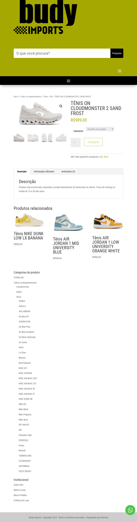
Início (16, 96)
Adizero (22, 306)
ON (51, 96)
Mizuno (22, 357)
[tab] (22, 171)
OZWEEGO (23, 440)
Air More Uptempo (27, 337)
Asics (21, 347)
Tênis (45, 96)
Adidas (22, 301)
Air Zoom (23, 342)
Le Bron (22, 352)
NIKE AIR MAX (25, 373)
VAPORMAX (24, 466)
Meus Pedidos (20, 495)
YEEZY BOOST (25, 471)
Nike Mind (23, 409)
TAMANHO (78, 131)
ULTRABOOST (25, 461)
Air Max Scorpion (26, 332)
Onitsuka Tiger (25, 435)
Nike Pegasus (25, 414)
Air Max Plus (24, 326)
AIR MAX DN (24, 321)
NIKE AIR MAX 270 (27, 383)
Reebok (22, 450)
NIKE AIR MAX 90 (27, 388)
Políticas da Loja (21, 500)
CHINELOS (19, 277)
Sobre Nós (18, 484)
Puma (21, 445)
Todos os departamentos (31, 96)
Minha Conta (20, 490)
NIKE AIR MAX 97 (27, 394)
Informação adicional (44, 171)
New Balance (25, 363)
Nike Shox (23, 419)
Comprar (93, 142)
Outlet (19, 292)
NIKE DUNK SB (25, 399)
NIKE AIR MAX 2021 (28, 378)
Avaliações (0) (68, 171)
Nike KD (22, 404)
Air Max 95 (24, 316)
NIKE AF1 (23, 368)
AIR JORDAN (24, 311)
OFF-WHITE (24, 424)
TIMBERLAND (25, 455)
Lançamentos (22, 286)
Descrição (22, 171)
